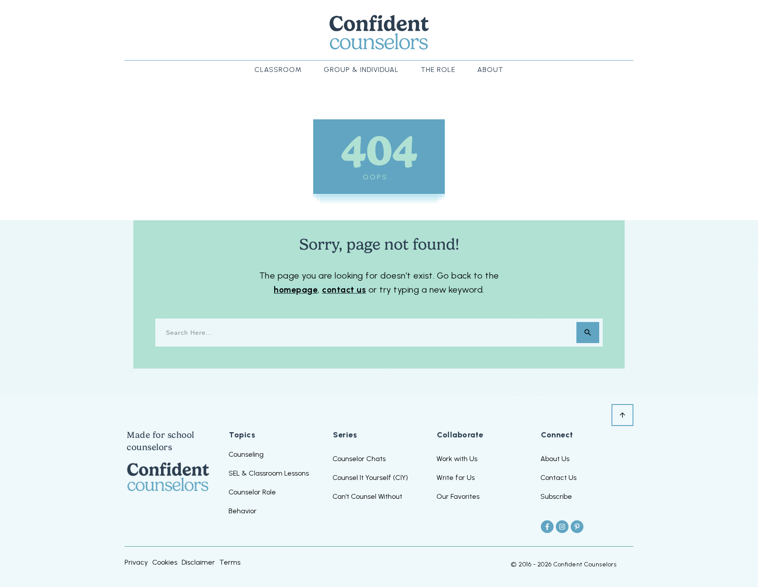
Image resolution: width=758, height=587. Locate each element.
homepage (296, 290)
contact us (344, 290)
